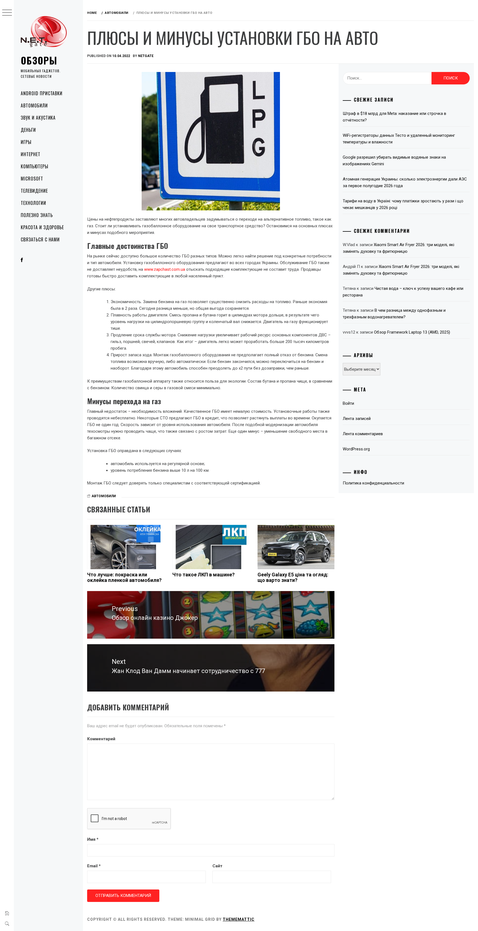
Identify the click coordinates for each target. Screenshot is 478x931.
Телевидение (34, 190)
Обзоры (39, 60)
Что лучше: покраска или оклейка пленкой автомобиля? (124, 577)
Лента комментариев (363, 433)
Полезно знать (37, 215)
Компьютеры (34, 166)
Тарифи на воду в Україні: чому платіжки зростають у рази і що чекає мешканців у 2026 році (403, 204)
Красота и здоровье (42, 227)
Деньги (28, 130)
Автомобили (34, 105)
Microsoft (32, 178)
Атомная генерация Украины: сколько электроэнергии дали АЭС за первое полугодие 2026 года (405, 182)
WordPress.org (356, 449)
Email (94, 865)
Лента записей (357, 418)
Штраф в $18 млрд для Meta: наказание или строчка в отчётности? (394, 117)
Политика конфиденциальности (373, 483)
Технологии (33, 203)
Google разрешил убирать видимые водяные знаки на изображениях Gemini (394, 160)
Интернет (30, 154)
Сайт (217, 865)
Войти (348, 403)
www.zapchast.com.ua (164, 269)
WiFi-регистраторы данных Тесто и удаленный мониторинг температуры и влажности (399, 139)
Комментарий (101, 738)
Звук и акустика (38, 117)
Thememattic (238, 919)
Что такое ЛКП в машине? (203, 574)
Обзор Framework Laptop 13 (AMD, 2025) (412, 332)
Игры (26, 142)
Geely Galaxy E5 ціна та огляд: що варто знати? (293, 577)
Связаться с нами (40, 239)
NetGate (146, 56)
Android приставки (42, 93)
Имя (92, 839)
